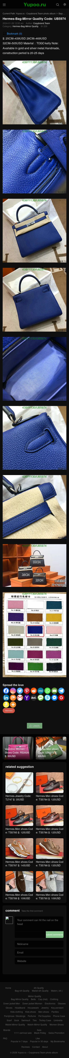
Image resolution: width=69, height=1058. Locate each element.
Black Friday (40, 1032)
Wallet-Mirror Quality (15, 1024)
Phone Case (59, 1015)
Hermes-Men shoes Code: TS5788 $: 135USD (49, 863)
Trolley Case (45, 1020)
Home (8, 987)
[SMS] (41, 698)
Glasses (62, 1003)
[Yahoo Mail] (27, 698)
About (45, 1046)
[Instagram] (13, 691)
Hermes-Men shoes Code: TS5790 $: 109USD (49, 896)
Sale (39, 1029)
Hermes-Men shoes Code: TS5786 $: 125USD (49, 830)
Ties (35, 1020)
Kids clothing (16, 1011)
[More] (13, 704)
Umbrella (58, 1020)
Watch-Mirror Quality (37, 1024)
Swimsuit (25, 1020)
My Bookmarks (58, 1041)
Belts (33, 999)
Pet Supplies (44, 1015)
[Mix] (13, 698)
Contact (36, 1046)
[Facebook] (6, 691)
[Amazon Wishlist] (6, 704)
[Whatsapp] (47, 691)
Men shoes (43, 1011)
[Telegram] (61, 691)
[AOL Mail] (34, 698)
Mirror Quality (34, 996)
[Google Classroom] (61, 698)
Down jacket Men (11, 1003)
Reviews (25, 1046)
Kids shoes (30, 1011)
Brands (6, 1029)
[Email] (54, 691)
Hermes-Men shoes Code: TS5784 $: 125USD (49, 797)
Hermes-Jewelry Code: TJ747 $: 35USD (18, 797)
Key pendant (57, 1007)
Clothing (54, 999)
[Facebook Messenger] (54, 698)
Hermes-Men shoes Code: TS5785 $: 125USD (19, 830)
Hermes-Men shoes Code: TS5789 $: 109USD (19, 896)
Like (38, 1038)
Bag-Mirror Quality (19, 999)
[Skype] (47, 698)
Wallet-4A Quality (40, 990)
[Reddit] (34, 691)
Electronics (50, 1003)
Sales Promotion (56, 1032)
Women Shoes (57, 1024)
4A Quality (39, 987)
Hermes (9, 710)
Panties (55, 1011)
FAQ (5, 1038)
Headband (20, 1007)
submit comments (54, 934)
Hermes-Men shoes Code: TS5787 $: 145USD (19, 863)
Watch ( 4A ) (57, 990)
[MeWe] (41, 691)
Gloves (9, 1007)
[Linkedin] (6, 698)
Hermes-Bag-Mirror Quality (25, 26)
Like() (35, 725)
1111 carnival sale (23, 1032)
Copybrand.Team (41, 23)
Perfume (32, 1015)
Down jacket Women (32, 1003)
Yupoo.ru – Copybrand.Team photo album (38, 1052)
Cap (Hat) (43, 999)
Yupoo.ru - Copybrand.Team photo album (36, 13)
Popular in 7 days (19, 1041)
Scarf (9, 1020)
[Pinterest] (27, 691)
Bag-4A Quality (22, 990)
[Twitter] (20, 691)
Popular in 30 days (39, 1041)
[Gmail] (20, 698)
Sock (16, 1020)
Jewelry (45, 1007)
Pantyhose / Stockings (14, 1015)
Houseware (33, 1007)
